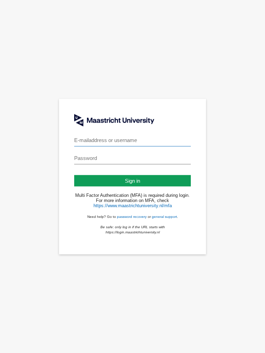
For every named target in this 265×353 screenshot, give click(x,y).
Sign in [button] (132, 181)
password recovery (132, 217)
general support (164, 217)
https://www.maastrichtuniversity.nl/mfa (133, 205)
